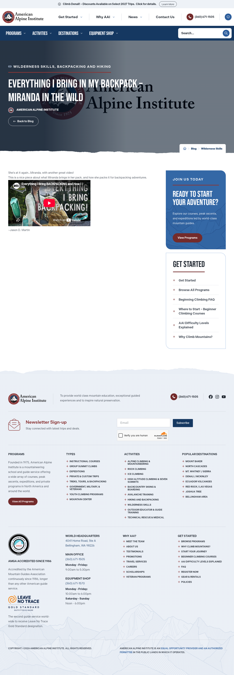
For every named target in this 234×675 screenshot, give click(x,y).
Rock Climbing (137, 469)
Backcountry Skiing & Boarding (142, 488)
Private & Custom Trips (84, 476)
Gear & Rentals (191, 577)
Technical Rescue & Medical (146, 517)
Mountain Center (81, 499)
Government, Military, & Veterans (85, 488)
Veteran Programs (138, 577)
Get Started (68, 17)
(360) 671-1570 (75, 583)
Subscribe (182, 423)
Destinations (68, 33)
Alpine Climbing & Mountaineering (139, 462)
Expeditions (77, 471)
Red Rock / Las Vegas (199, 486)
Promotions (134, 556)
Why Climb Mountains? (195, 546)
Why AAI (103, 17)
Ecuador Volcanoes (199, 481)
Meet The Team (135, 541)
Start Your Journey (194, 551)
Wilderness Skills (211, 148)
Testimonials (134, 551)
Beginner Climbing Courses (199, 556)
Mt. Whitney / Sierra (198, 471)
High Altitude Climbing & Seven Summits (147, 480)
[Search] (226, 33)
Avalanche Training (140, 494)
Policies (186, 582)
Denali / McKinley (197, 476)
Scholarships (135, 572)
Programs (13, 33)
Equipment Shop (101, 33)
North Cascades (196, 466)
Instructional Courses (85, 461)
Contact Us (165, 17)
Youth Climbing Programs (86, 494)
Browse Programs (193, 541)
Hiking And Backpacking (143, 499)
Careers (131, 566)
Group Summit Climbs (83, 466)
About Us (132, 546)
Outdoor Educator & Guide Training (145, 511)
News (133, 17)
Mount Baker (194, 461)
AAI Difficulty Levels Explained (201, 561)
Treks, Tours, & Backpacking (88, 481)
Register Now (190, 572)
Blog (193, 148)
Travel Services (136, 561)
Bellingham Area (197, 497)
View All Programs (23, 501)
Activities (39, 33)
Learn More (168, 4)
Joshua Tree (193, 491)
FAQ (183, 566)
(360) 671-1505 (204, 16)
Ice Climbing (135, 474)
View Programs (187, 237)
